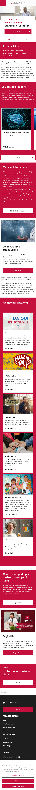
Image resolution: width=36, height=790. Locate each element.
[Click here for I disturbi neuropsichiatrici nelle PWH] (16, 119)
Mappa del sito (7, 742)
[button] (9, 39)
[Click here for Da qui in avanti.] (18, 321)
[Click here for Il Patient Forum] (18, 443)
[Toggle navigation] (3, 3)
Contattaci (17, 682)
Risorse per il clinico (9, 728)
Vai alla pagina (8, 147)
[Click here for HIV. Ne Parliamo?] (18, 363)
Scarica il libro (10, 515)
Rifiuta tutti (18, 781)
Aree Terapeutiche (8, 724)
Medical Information (17, 211)
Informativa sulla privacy (10, 757)
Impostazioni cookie (18, 775)
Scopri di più (17, 270)
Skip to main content (22, 8)
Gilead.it (5, 746)
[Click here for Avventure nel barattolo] (18, 484)
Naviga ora (17, 32)
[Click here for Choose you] (18, 528)
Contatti (5, 739)
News (4, 720)
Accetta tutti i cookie (18, 786)
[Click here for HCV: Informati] (18, 404)
